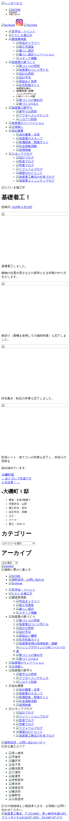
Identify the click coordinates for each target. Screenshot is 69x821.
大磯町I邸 (7, 474)
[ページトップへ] (7, 566)
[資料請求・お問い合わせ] (26, 579)
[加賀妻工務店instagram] (19, 25)
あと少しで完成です (16, 478)
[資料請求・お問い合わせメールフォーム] (23, 742)
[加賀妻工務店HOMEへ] (11, 3)
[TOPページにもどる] (34, 817)
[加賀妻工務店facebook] (8, 25)
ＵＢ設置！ (10, 482)
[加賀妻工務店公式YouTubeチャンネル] (30, 25)
